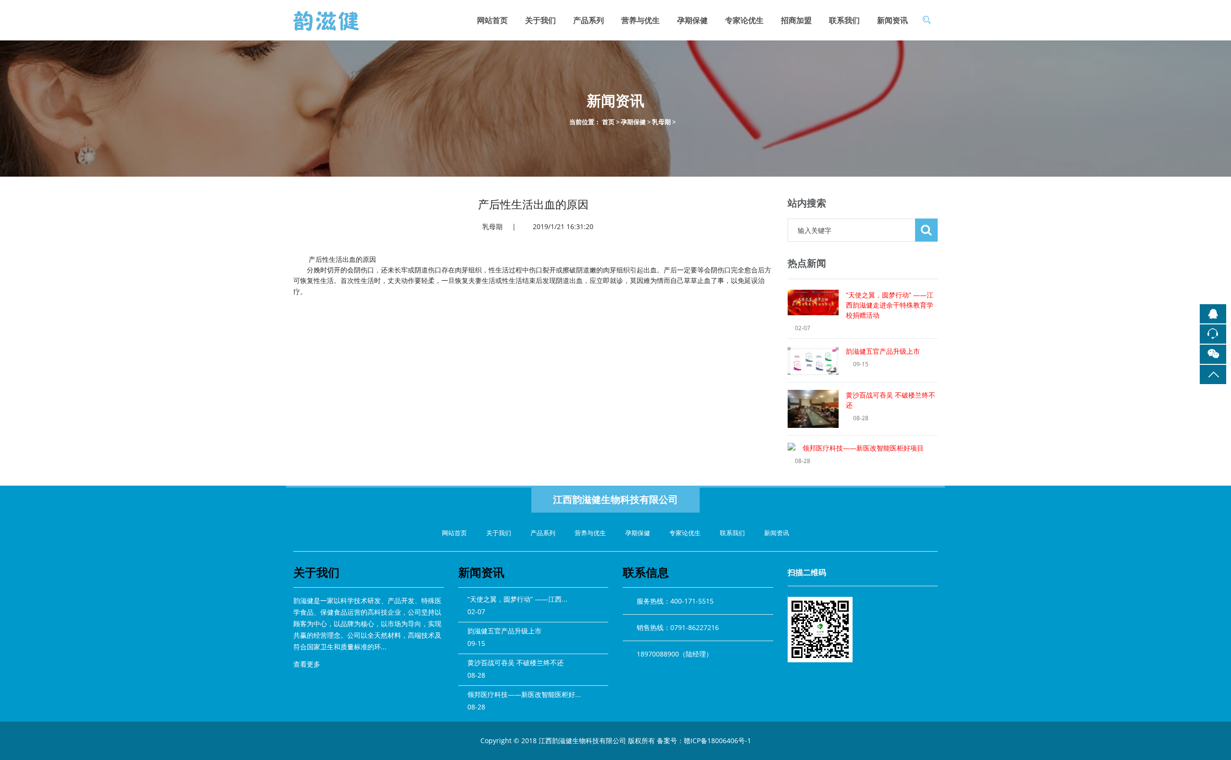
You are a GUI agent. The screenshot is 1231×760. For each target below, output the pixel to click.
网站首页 (492, 20)
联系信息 (646, 572)
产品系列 (588, 20)
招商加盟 (796, 20)
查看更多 (307, 664)
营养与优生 (640, 20)
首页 (608, 121)
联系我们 (844, 20)
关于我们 (540, 20)
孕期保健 (692, 20)
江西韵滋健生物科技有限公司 (615, 499)
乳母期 (661, 121)
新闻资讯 (892, 20)
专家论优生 (744, 20)
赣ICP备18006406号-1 (717, 740)
